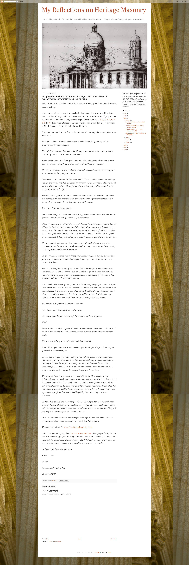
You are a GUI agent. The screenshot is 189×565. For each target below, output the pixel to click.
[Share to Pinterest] (68, 481)
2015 (125, 118)
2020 (125, 149)
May (127, 137)
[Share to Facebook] (66, 481)
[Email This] (60, 481)
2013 (125, 113)
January (128, 120)
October (128, 142)
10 (49, 122)
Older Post (113, 539)
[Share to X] (64, 481)
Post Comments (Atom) (55, 541)
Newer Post (45, 539)
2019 (125, 147)
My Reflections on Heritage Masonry (94, 10)
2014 (125, 115)
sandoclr (97, 552)
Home (79, 539)
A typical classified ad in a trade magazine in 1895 (134, 130)
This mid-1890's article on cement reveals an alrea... (134, 126)
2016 (125, 145)
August (128, 140)
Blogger (109, 552)
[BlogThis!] (62, 481)
